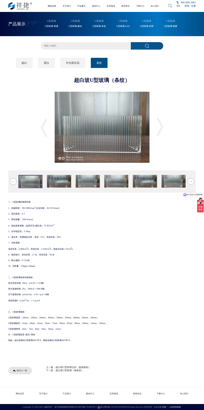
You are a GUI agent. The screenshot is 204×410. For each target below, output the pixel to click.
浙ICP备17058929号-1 (87, 407)
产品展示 (81, 6)
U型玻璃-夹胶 (147, 26)
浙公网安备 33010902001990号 (113, 407)
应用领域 (111, 6)
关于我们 (67, 6)
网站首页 (52, 6)
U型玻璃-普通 (51, 26)
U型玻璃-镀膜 (170, 26)
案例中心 (96, 6)
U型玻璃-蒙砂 (75, 26)
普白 (46, 62)
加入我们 (155, 6)
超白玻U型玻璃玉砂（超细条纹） (73, 367)
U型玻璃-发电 (99, 26)
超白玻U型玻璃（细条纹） (70, 370)
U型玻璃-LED (123, 26)
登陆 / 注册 (190, 6)
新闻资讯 (125, 6)
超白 (24, 62)
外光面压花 (72, 62)
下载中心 (140, 6)
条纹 (99, 62)
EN (178, 6)
